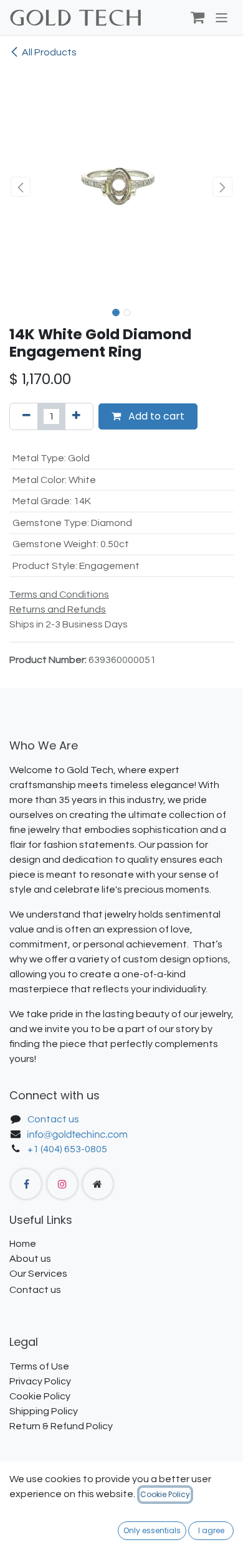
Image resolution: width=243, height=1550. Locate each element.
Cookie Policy (165, 1494)
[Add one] (76, 416)
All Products (49, 52)
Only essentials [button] (152, 1530)
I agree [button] (211, 1530)
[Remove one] (26, 416)
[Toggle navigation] (221, 17)
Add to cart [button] (155, 416)
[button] (20, 187)
